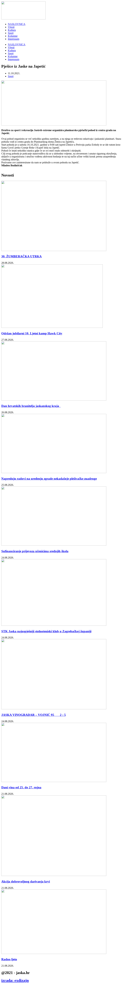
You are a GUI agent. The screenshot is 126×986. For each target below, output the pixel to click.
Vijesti (11, 27)
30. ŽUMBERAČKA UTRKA (21, 256)
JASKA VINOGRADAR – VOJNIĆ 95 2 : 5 (33, 715)
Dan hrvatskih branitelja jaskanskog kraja (31, 406)
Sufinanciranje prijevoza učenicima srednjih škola (34, 551)
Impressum (13, 39)
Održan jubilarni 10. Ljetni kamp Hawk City (31, 333)
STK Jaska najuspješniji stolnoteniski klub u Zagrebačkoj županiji (46, 631)
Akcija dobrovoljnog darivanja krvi (25, 881)
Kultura (12, 30)
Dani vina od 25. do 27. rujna (21, 787)
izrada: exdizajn (15, 980)
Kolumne (13, 36)
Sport (10, 33)
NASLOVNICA (16, 24)
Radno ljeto (9, 959)
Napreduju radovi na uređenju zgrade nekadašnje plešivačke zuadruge (49, 478)
